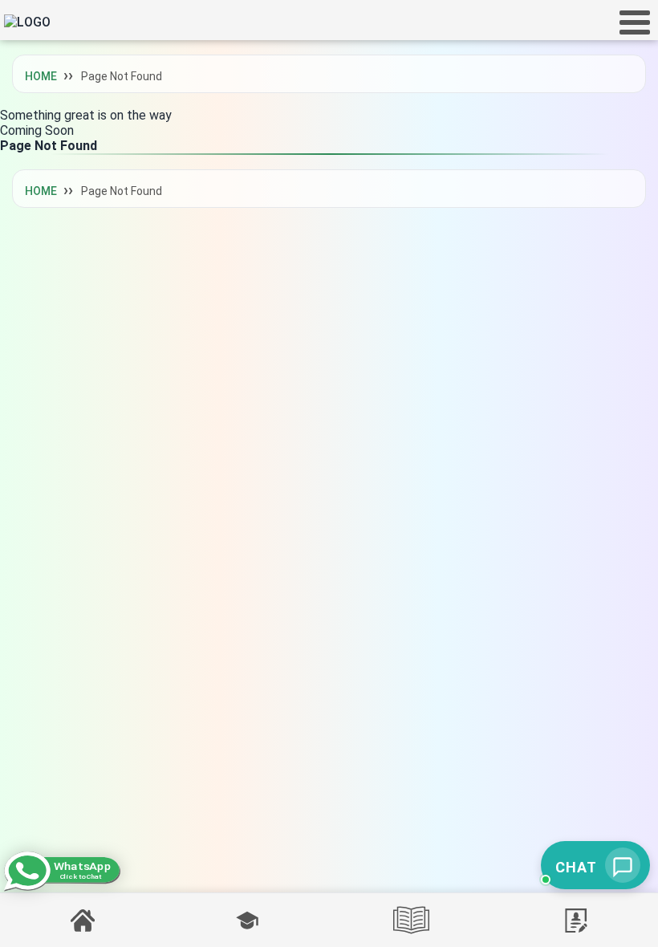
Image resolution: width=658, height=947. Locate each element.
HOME (41, 76)
